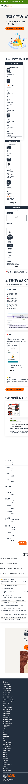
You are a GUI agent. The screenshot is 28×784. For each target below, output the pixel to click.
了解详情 (13, 138)
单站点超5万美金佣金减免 (17, 1)
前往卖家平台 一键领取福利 (14, 28)
